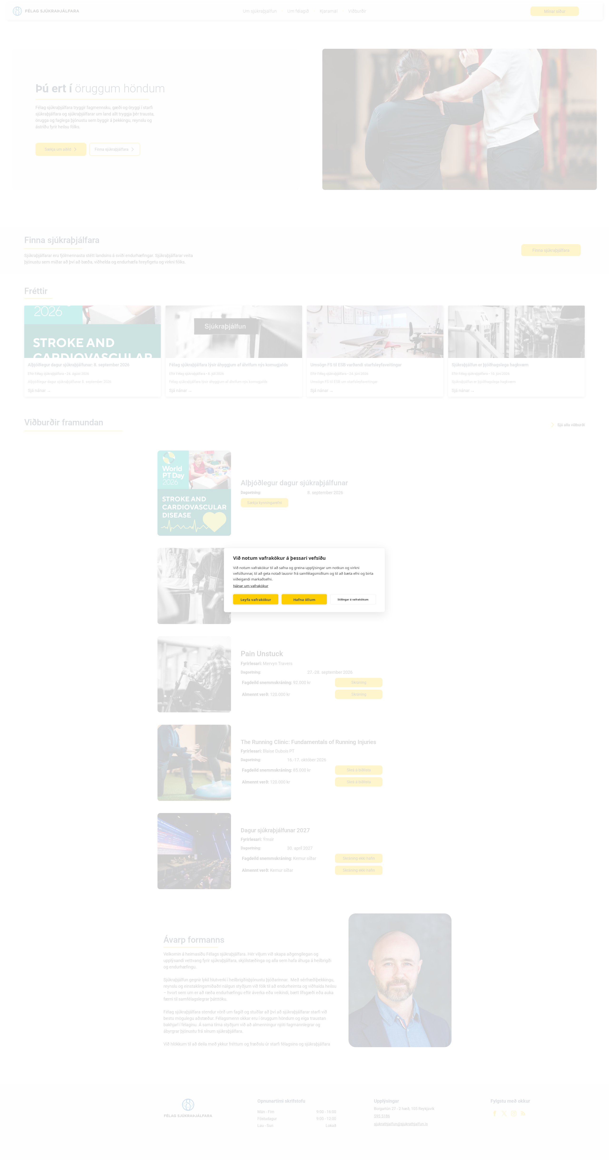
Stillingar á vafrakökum (353, 599)
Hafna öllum (304, 599)
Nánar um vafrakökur (250, 585)
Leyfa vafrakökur (256, 599)
